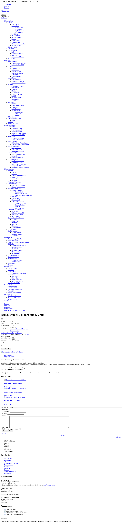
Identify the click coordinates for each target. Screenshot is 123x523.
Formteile (7, 307)
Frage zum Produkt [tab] (9, 356)
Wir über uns (8, 458)
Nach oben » (118, 437)
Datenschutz (7, 460)
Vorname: (5, 409)
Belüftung (7, 305)
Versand (27, 334)
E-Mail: (5, 413)
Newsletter (7, 468)
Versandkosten (8, 465)
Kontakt (6, 470)
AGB (5, 461)
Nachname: (6, 411)
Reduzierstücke (8, 308)
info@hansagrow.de (49, 485)
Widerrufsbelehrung (10, 471)
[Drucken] (61, 435)
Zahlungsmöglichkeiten (11, 463)
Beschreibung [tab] (8, 355)
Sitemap (6, 466)
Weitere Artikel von (19, 329)
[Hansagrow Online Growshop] (5, 11)
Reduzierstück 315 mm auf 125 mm (14, 310)
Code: (11, 429)
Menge (3, 342)
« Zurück (3, 434)
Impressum (7, 473)
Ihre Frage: (5, 427)
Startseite (6, 304)
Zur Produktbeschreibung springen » (11, 333)
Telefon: (4, 415)
